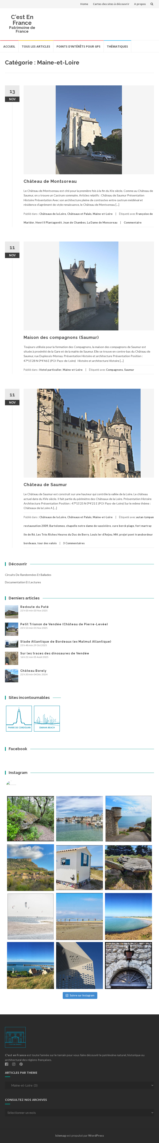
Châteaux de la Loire (52, 213)
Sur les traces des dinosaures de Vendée (54, 653)
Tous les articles (36, 46)
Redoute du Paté (34, 607)
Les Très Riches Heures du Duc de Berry (62, 534)
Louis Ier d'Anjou (101, 534)
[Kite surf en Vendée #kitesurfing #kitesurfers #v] (30, 916)
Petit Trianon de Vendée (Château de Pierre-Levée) (64, 624)
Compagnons (114, 369)
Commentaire (133, 222)
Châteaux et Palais (79, 213)
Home (84, 4)
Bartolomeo (57, 525)
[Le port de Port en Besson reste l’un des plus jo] (30, 965)
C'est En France (22, 20)
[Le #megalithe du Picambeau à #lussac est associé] (30, 818)
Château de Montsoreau (50, 181)
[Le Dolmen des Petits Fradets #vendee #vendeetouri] (128, 867)
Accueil (9, 46)
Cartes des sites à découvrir (111, 4)
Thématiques (117, 46)
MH (115, 534)
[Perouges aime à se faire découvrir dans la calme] (128, 965)
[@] (17, 786)
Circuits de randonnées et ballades (28, 574)
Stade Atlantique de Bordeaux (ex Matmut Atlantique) (65, 641)
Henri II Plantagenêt (48, 222)
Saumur (129, 369)
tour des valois (47, 543)
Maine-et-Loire (103, 213)
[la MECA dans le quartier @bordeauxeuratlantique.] (79, 965)
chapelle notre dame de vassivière (88, 525)
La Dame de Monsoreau (102, 222)
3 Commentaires (74, 543)
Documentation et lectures (23, 582)
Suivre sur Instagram (82, 995)
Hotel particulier (50, 369)
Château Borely (33, 670)
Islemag (60, 1135)
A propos (140, 4)
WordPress (96, 1135)
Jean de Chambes (74, 222)
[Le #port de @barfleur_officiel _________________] (79, 818)
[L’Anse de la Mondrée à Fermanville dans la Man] (128, 916)
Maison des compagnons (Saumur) (61, 337)
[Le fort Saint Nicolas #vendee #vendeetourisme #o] (128, 818)
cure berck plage (123, 525)
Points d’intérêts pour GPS (78, 46)
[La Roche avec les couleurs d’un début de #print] (30, 867)
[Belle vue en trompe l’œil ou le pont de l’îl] (79, 916)
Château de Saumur (45, 484)
